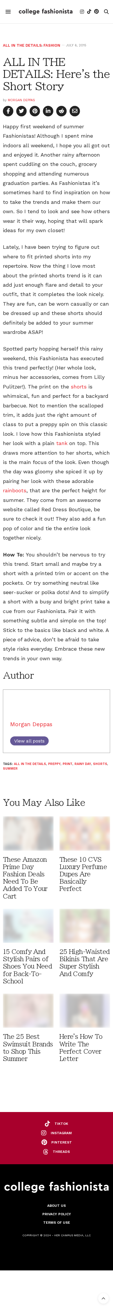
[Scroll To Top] (103, 1298)
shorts (79, 387)
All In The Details (22, 45)
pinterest (61, 1142)
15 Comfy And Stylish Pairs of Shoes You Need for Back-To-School (27, 966)
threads (61, 1152)
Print (67, 764)
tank (62, 443)
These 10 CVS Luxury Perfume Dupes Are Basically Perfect (83, 874)
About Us (56, 1206)
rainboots (14, 490)
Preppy (54, 764)
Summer (10, 769)
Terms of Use (56, 1223)
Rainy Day (82, 764)
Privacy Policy (56, 1214)
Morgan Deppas (21, 100)
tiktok (61, 1124)
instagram (61, 1133)
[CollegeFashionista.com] (45, 11)
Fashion (51, 45)
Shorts (100, 764)
